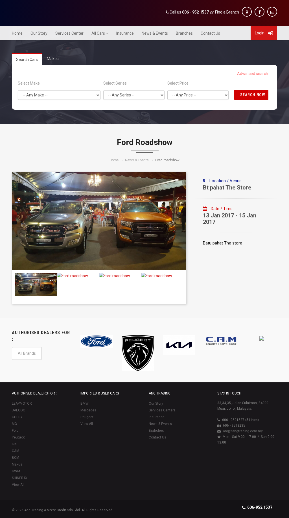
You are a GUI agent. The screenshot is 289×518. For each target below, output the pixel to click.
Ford (15, 431)
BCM (15, 458)
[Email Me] (272, 12)
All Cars (98, 33)
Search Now (253, 94)
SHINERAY (19, 478)
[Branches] (247, 12)
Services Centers (162, 410)
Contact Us (210, 33)
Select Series (115, 83)
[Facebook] (259, 12)
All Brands (27, 353)
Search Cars (27, 59)
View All (18, 485)
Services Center (69, 33)
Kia (14, 444)
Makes (53, 58)
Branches (184, 33)
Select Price (178, 83)
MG (14, 424)
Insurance (125, 33)
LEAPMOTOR (22, 403)
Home (17, 33)
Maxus (17, 464)
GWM (16, 471)
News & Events (155, 33)
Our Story (38, 33)
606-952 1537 (259, 507)
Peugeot (18, 437)
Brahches (156, 431)
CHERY (17, 417)
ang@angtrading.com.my (243, 431)
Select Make (29, 83)
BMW (84, 403)
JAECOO (18, 410)
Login (260, 33)
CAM (15, 451)
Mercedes (88, 410)
